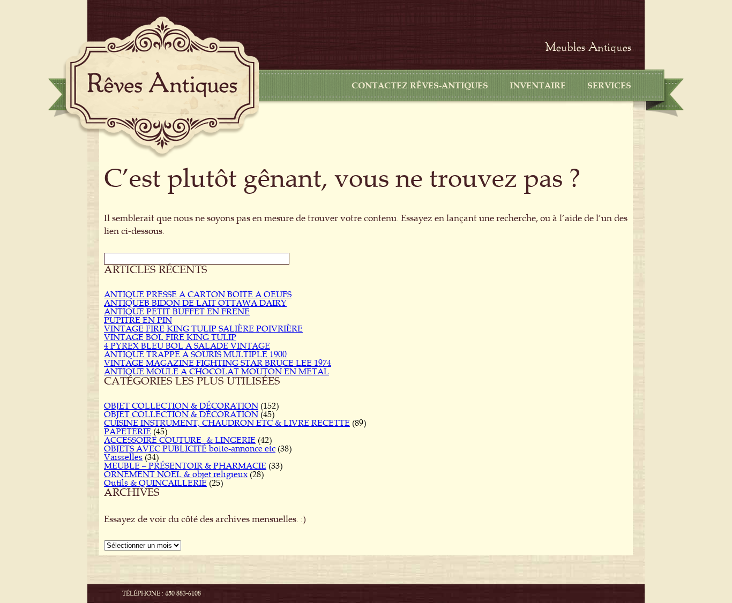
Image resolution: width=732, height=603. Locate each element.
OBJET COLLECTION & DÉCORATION (181, 406)
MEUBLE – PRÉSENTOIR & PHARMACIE (185, 466)
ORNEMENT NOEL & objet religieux (176, 474)
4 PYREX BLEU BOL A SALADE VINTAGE (187, 346)
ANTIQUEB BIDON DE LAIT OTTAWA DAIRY (195, 303)
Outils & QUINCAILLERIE (155, 483)
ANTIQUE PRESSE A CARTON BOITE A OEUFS (198, 294)
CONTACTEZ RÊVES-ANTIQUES (420, 85)
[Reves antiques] (162, 84)
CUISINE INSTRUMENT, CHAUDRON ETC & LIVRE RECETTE (227, 423)
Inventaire (538, 85)
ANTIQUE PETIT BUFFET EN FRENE (177, 311)
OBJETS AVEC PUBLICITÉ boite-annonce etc (189, 448)
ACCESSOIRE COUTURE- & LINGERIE (180, 440)
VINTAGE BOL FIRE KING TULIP (170, 337)
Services (609, 85)
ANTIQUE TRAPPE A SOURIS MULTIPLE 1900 (195, 354)
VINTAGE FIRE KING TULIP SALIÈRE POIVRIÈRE (203, 328)
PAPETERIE (127, 431)
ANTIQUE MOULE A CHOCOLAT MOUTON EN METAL (216, 371)
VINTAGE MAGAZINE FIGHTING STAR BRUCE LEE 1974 (217, 363)
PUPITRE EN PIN (138, 320)
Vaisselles (123, 457)
